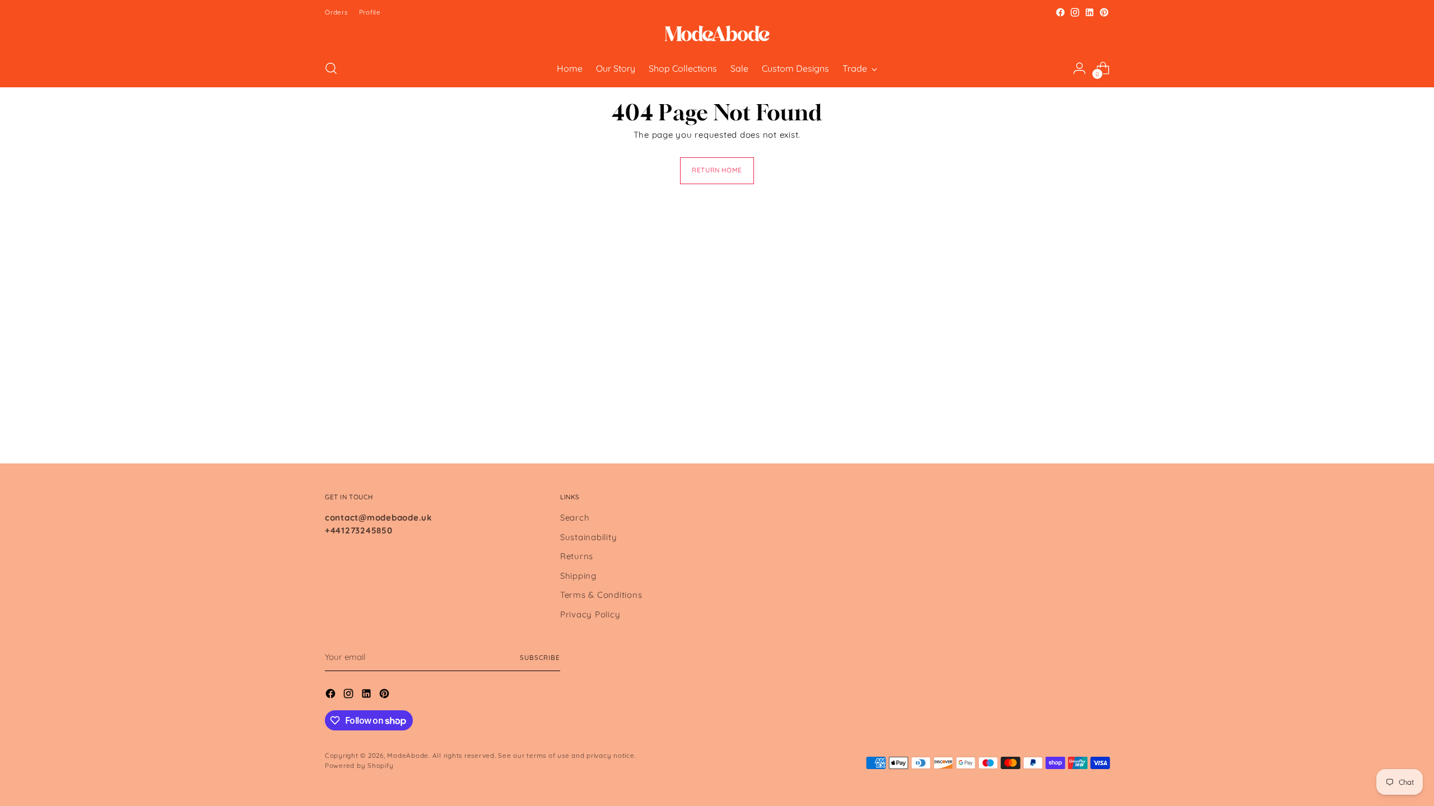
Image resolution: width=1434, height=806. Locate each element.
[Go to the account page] (1079, 68)
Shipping (578, 575)
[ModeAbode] (717, 34)
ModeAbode (408, 755)
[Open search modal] (331, 68)
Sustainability (588, 537)
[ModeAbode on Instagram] (1075, 12)
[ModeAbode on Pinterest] (1104, 12)
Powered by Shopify (359, 765)
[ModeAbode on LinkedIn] (1089, 12)
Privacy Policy (590, 614)
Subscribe (540, 657)
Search (575, 517)
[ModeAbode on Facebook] (1060, 12)
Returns (576, 556)
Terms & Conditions (601, 594)
